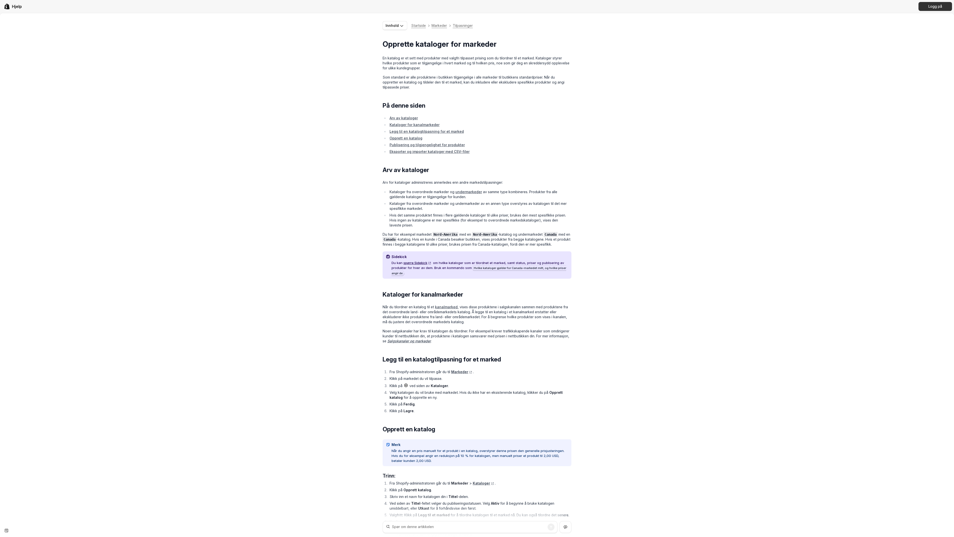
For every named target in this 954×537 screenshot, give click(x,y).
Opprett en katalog (406, 138)
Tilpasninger (463, 25)
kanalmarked (446, 307)
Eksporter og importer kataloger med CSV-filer (430, 151)
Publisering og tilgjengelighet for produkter (427, 145)
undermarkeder (468, 192)
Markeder (439, 25)
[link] (13, 6)
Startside (418, 25)
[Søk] (551, 527)
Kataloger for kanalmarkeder (414, 125)
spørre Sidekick (415, 263)
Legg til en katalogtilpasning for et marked (427, 131)
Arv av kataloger (404, 118)
